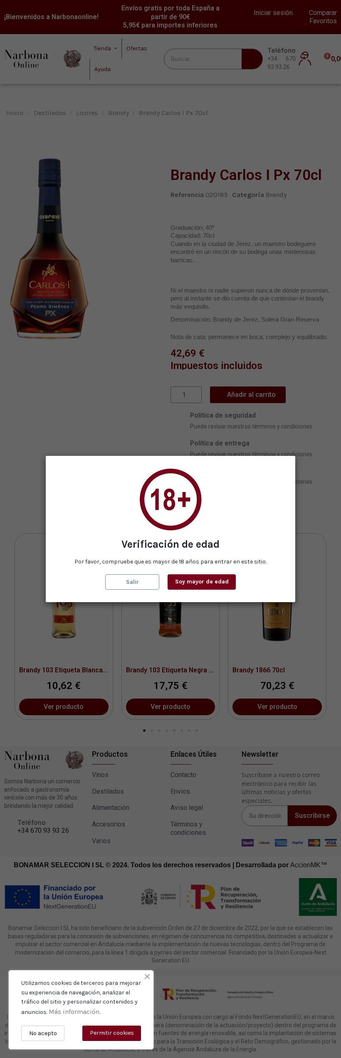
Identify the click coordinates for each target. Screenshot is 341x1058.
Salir (132, 582)
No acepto (43, 1033)
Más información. (75, 1012)
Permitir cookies (112, 1032)
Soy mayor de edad (202, 581)
